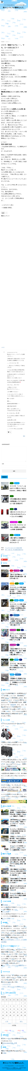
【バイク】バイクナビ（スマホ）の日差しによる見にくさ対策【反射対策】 (18, 527)
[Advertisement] (14, 24)
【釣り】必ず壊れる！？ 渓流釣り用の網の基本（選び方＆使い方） (18, 576)
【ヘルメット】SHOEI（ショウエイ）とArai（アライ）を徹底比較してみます (18, 848)
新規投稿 (13, 704)
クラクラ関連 (6, 918)
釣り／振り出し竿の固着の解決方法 (14, 549)
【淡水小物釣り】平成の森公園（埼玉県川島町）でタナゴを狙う (18, 880)
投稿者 (5, 207)
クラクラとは (6, 984)
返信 (24, 436)
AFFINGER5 (18, 1068)
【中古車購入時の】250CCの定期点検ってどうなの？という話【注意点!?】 (18, 501)
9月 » (21, 1021)
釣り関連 (5, 905)
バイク (3, 347)
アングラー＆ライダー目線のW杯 (13, 548)
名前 (3, 463)
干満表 (4, 1053)
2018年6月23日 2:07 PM (12, 352)
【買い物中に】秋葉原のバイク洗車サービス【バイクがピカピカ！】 (18, 540)
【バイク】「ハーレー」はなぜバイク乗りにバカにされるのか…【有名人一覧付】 (18, 488)
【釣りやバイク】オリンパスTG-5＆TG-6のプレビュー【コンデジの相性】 (18, 514)
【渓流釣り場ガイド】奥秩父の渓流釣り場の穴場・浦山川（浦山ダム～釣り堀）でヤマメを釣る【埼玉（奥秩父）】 (18, 861)
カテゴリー (6, 205)
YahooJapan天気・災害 (9, 1043)
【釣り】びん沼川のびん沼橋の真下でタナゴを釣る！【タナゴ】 (18, 888)
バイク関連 (5, 911)
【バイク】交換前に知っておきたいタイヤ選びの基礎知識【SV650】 (18, 895)
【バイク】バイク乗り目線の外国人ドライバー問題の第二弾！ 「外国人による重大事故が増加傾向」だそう (18, 591)
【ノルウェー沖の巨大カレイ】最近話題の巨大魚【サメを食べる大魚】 (18, 831)
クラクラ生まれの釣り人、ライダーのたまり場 (14, 1065)
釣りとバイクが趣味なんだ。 (14, 7)
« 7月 (6, 1021)
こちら (15, 909)
